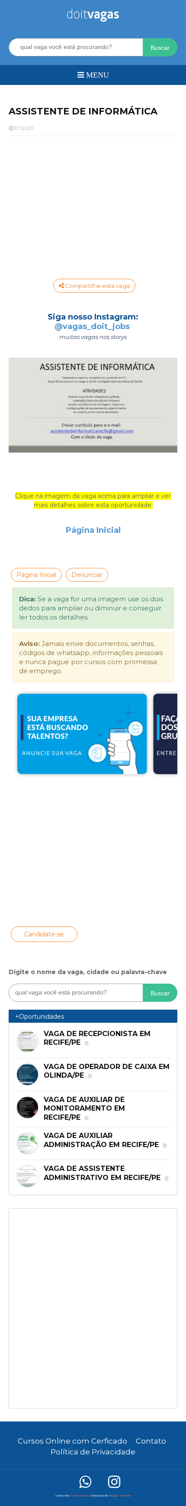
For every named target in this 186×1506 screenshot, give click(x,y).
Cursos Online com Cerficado (72, 1441)
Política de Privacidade (93, 1451)
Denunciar (87, 575)
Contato (151, 1441)
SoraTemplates (79, 1495)
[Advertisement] (93, 205)
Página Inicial (93, 530)
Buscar (160, 47)
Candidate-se (44, 934)
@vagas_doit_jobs (92, 326)
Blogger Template (120, 1495)
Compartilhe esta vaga (97, 285)
